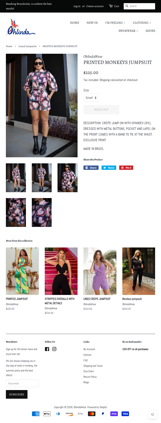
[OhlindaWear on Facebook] (47, 350)
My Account (89, 349)
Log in (76, 6)
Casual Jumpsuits (27, 46)
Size (86, 90)
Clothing (141, 23)
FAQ (85, 360)
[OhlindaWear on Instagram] (54, 350)
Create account (95, 6)
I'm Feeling (114, 23)
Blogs (86, 382)
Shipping (105, 80)
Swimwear (127, 31)
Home (74, 23)
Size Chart (88, 371)
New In (92, 23)
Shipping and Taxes (92, 366)
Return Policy (90, 376)
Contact (87, 355)
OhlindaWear (80, 407)
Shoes (150, 31)
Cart (116, 6)
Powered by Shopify (97, 407)
